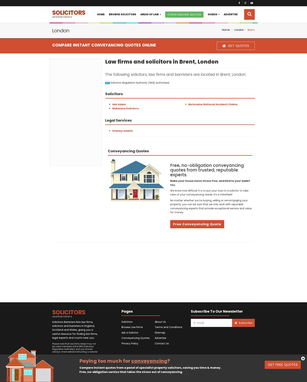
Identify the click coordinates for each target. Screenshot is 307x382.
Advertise (231, 14)
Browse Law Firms (132, 327)
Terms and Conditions (168, 327)
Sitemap (160, 332)
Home (101, 14)
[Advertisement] (75, 112)
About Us (160, 322)
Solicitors (127, 322)
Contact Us (162, 343)
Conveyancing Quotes (136, 338)
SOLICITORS (68, 14)
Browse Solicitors (122, 14)
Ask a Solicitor (130, 332)
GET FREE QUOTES (283, 364)
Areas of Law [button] (149, 14)
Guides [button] (212, 14)
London (239, 30)
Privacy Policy (130, 343)
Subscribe (245, 323)
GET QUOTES (238, 45)
